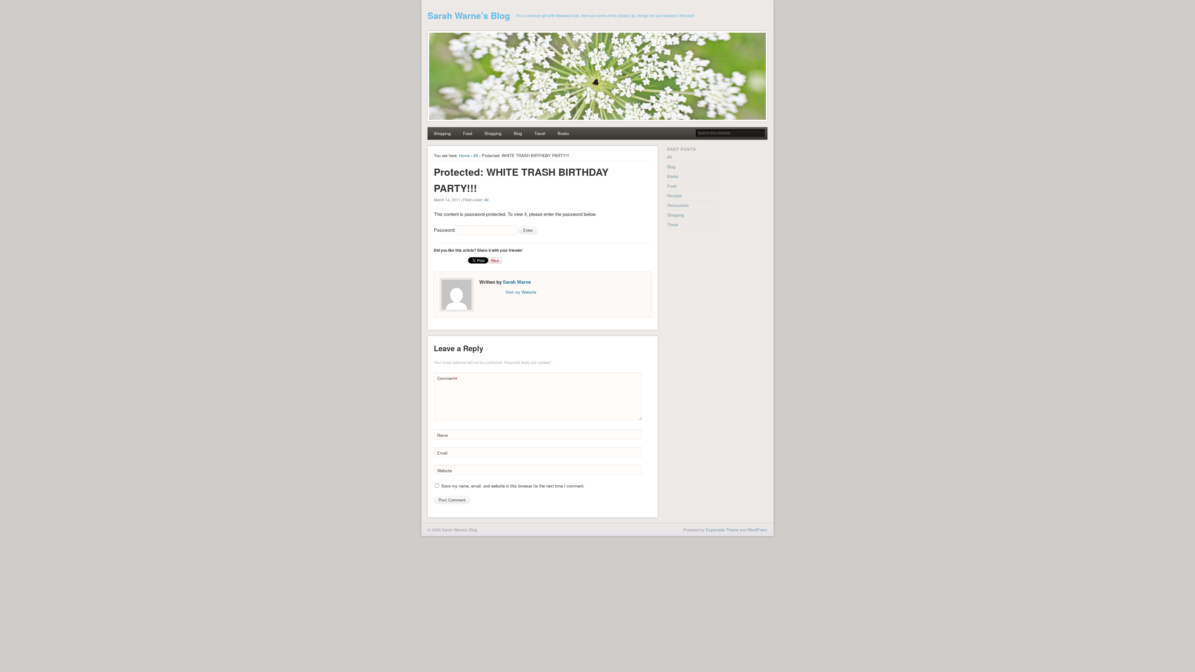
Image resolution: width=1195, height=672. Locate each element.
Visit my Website (520, 292)
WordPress (757, 530)
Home (464, 155)
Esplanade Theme (722, 530)
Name (442, 435)
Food (467, 133)
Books (563, 133)
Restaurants (678, 205)
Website (444, 471)
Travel (539, 133)
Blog (518, 133)
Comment (447, 379)
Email (442, 453)
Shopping (442, 133)
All (475, 155)
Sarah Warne (517, 281)
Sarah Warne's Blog (469, 15)
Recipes (674, 195)
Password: (445, 229)
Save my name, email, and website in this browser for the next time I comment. (513, 486)
